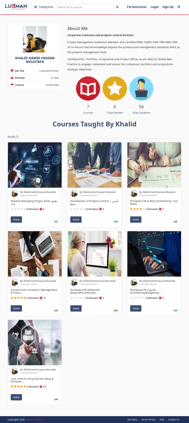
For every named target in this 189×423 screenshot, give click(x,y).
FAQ (162, 419)
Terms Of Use (148, 419)
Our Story (132, 419)
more (16, 219)
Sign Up (167, 7)
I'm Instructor (137, 7)
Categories (46, 7)
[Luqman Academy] (18, 5)
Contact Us (173, 419)
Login (155, 7)
